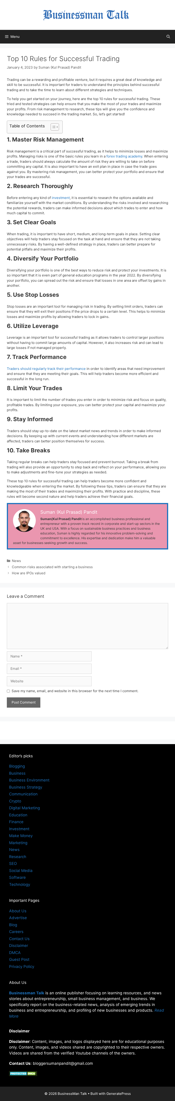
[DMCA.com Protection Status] (23, 1074)
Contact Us (19, 938)
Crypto (15, 801)
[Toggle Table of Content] (52, 127)
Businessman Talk (26, 993)
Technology (19, 884)
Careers (16, 931)
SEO (13, 863)
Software (17, 877)
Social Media (21, 870)
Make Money (21, 835)
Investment (19, 829)
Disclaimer (18, 945)
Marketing (18, 843)
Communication (23, 794)
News (16, 561)
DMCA (15, 952)
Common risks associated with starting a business (52, 567)
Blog (13, 925)
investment (61, 198)
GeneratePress (118, 1093)
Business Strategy (25, 787)
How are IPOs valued (28, 573)
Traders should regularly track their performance (46, 368)
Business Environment (29, 780)
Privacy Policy (21, 966)
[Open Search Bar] (168, 37)
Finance (16, 822)
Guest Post (19, 959)
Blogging (17, 766)
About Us (17, 911)
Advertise (18, 917)
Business (17, 773)
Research (17, 856)
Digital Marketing (24, 808)
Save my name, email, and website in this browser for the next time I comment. (75, 691)
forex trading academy (124, 156)
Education (18, 815)
